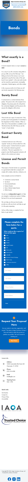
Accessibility (5, 399)
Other (7, 265)
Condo (7, 240)
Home (7, 238)
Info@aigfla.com (11, 377)
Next (6, 303)
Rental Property (9, 245)
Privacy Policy (5, 397)
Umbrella (8, 255)
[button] (14, 341)
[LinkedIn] (18, 479)
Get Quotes (5, 393)
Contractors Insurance (11, 262)
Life (7, 247)
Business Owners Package (12, 257)
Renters (7, 242)
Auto (7, 235)
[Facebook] (9, 479)
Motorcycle (8, 250)
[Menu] (25, 4)
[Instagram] (14, 479)
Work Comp (9, 260)
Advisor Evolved (13, 473)
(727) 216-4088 (11, 371)
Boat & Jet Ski (9, 252)
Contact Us (4, 395)
